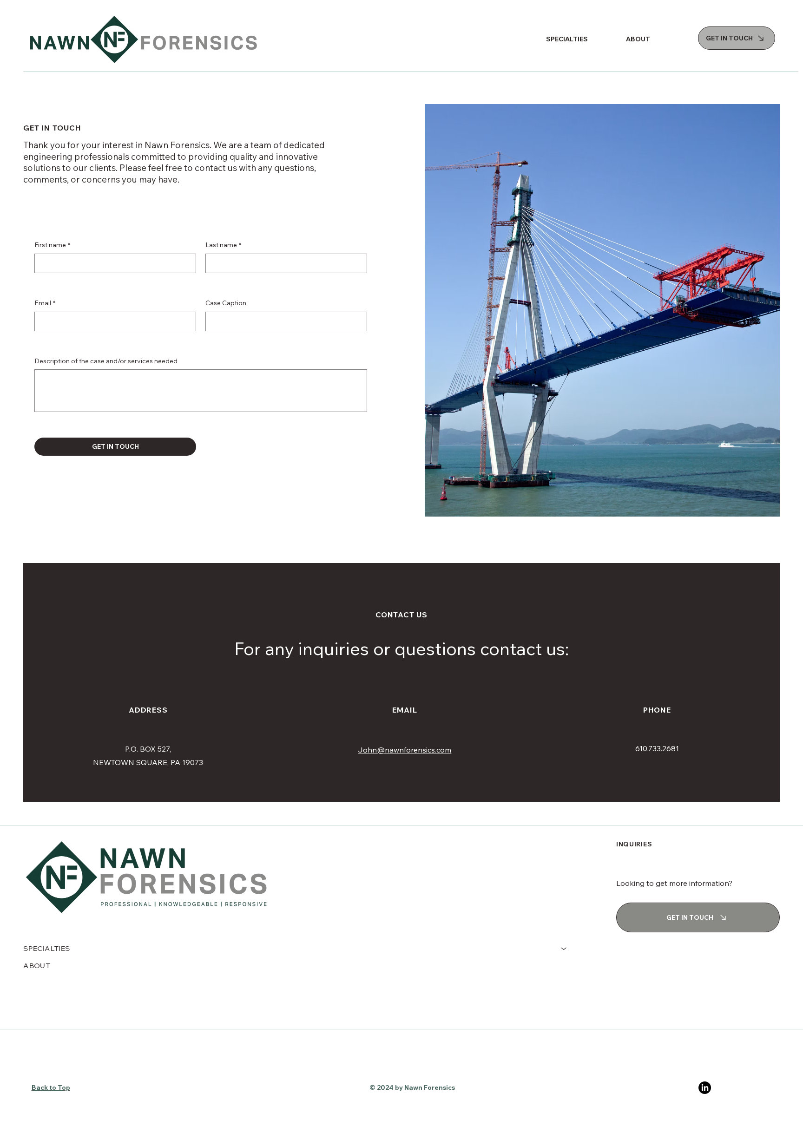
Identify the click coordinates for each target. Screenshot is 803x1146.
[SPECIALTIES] (564, 948)
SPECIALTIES (46, 948)
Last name (223, 245)
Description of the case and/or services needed (106, 361)
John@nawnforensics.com (404, 749)
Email (44, 303)
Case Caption (225, 303)
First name (52, 245)
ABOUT (36, 965)
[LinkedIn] (704, 1087)
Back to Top (51, 1087)
